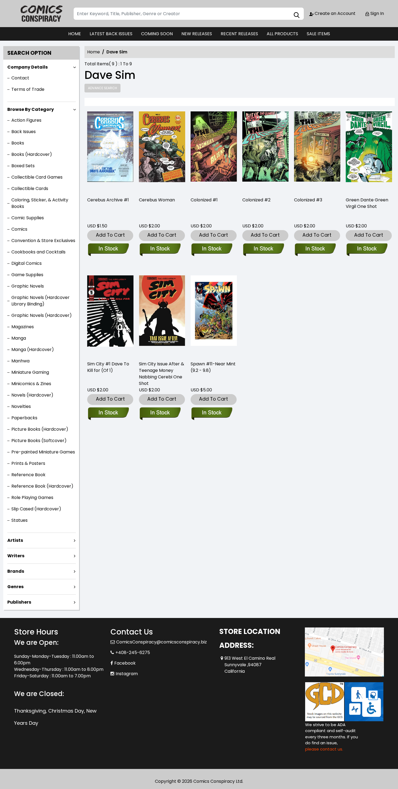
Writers (15, 556)
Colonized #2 (256, 200)
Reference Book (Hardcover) (42, 486)
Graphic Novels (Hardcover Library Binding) (40, 300)
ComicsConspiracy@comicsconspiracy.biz (161, 642)
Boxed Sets (23, 166)
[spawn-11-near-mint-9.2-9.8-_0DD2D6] (214, 315)
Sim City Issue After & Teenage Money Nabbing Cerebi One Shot (161, 374)
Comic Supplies (27, 218)
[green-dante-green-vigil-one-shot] (369, 151)
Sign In (376, 13)
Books (17, 143)
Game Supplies (27, 275)
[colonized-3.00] (317, 151)
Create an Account (334, 13)
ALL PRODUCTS (282, 34)
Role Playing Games (32, 497)
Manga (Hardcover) (32, 349)
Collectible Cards (29, 188)
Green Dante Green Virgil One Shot (367, 203)
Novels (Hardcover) (32, 395)
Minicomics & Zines (31, 384)
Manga (18, 338)
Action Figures (26, 120)
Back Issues (23, 131)
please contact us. (324, 749)
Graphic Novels (27, 286)
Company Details (27, 67)
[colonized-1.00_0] (214, 151)
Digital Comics (26, 263)
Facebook (125, 663)
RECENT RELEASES (239, 34)
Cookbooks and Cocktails (38, 252)
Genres (15, 587)
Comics (19, 229)
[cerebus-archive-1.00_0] (110, 151)
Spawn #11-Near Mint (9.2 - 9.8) (213, 367)
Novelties (21, 406)
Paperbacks (24, 418)
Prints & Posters (28, 463)
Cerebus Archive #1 (108, 200)
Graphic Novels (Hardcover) (41, 315)
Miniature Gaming (30, 372)
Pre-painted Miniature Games (43, 452)
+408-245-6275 (132, 652)
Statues (19, 520)
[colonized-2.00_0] (265, 151)
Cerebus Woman (157, 200)
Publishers (19, 602)
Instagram (127, 674)
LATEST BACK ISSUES (111, 34)
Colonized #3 (308, 200)
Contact (20, 78)
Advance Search (102, 88)
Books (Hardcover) (31, 154)
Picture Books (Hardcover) (39, 429)
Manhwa (20, 361)
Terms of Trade (27, 89)
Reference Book (28, 475)
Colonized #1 (204, 200)
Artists (15, 540)
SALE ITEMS (318, 34)
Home (93, 52)
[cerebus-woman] (162, 151)
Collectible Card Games (37, 177)
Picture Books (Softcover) (39, 440)
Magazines (22, 327)
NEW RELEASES (196, 34)
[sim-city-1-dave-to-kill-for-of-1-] (110, 315)
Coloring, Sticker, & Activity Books (39, 203)
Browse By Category (30, 109)
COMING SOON (157, 34)
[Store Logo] (41, 13)
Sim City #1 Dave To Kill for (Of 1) (108, 367)
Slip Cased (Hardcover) (36, 509)
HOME (74, 34)
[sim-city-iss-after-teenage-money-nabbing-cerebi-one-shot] (162, 315)
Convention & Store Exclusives (43, 240)
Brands (15, 571)
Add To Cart (110, 234)
